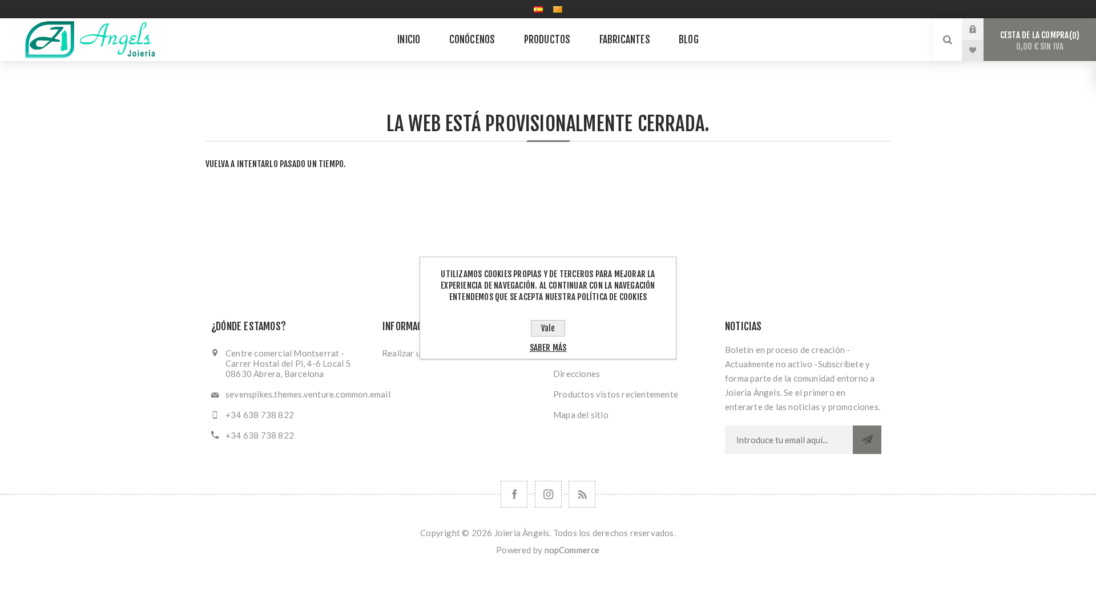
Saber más (548, 347)
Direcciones (576, 373)
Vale (548, 328)
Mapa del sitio (581, 415)
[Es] (538, 9)
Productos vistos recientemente (615, 394)
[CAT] (558, 9)
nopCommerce (572, 550)
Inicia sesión (981, 29)
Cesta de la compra (1038, 41)
